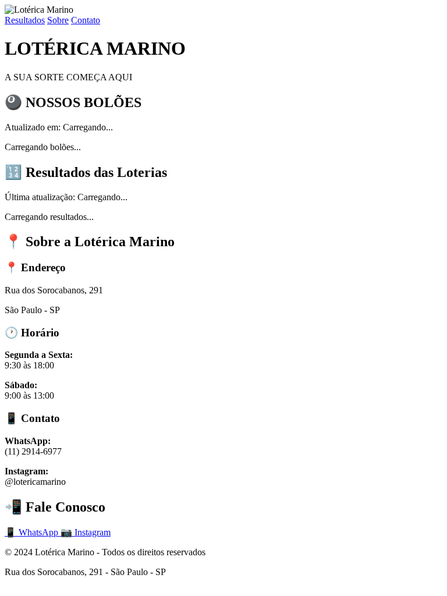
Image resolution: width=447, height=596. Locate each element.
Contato (85, 20)
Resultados (25, 20)
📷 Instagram (86, 532)
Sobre (58, 20)
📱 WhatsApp (33, 532)
